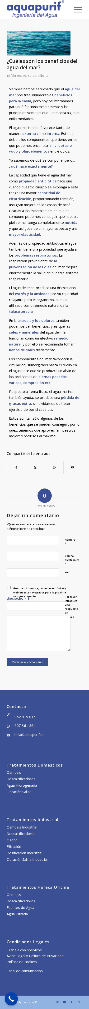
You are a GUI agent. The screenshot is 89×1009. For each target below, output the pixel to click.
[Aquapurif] (37, 9)
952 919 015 (25, 716)
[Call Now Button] (11, 998)
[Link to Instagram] (57, 1001)
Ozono (12, 840)
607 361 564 (25, 725)
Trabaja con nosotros (24, 950)
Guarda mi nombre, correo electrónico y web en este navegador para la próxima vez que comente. (39, 592)
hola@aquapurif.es (29, 734)
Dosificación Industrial (24, 852)
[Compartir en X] (35, 467)
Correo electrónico (72, 560)
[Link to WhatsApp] (78, 1001)
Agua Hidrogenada (22, 785)
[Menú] (75, 9)
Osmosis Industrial (22, 827)
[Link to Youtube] (64, 1001)
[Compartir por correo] (73, 467)
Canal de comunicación (25, 970)
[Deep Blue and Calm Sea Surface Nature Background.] (38, 43)
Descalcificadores (21, 778)
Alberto (43, 76)
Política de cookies (22, 961)
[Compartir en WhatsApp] (54, 467)
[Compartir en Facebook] (16, 467)
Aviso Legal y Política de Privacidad (35, 955)
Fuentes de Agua (20, 907)
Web (67, 572)
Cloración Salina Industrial (27, 859)
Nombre (70, 542)
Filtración (14, 846)
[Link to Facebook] (71, 1001)
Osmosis (14, 772)
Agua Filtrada (17, 913)
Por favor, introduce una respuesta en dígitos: (71, 606)
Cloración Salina (19, 791)
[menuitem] (75, 9)
